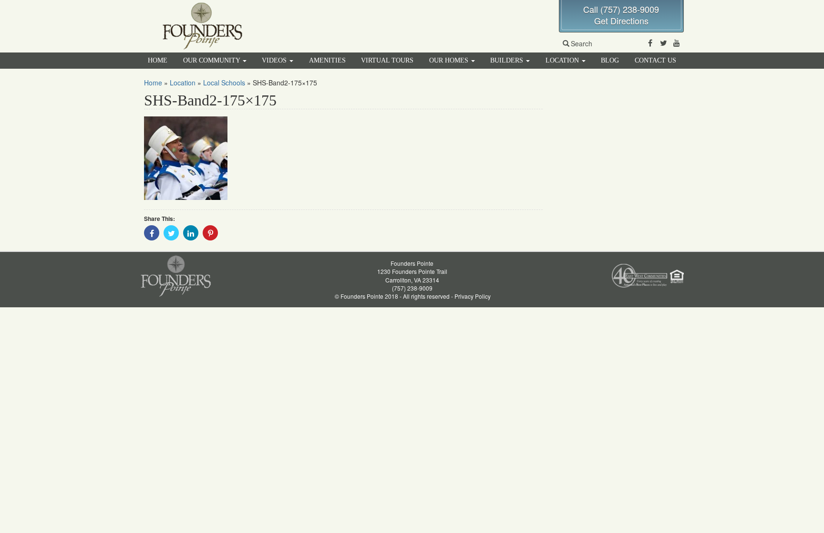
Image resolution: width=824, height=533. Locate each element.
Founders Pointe (412, 263)
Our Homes (449, 60)
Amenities (327, 60)
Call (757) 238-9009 (621, 9)
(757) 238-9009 (412, 288)
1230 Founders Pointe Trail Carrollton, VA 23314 (412, 275)
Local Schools (224, 82)
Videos (275, 60)
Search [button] (581, 43)
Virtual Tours (387, 60)
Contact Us (655, 60)
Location (563, 60)
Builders (507, 60)
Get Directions (621, 20)
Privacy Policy (472, 296)
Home (157, 60)
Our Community (212, 60)
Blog (610, 60)
